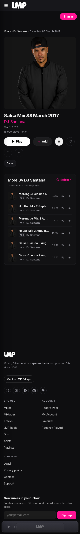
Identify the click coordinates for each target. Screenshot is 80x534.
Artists (7, 441)
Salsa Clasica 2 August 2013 (34, 255)
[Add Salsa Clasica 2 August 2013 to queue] (62, 257)
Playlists (9, 447)
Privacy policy (13, 470)
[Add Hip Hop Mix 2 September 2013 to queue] (62, 208)
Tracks (8, 421)
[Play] (8, 527)
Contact (9, 476)
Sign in (68, 16)
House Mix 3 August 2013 (34, 230)
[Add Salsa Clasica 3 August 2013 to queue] (62, 245)
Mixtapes (10, 414)
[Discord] (34, 390)
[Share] (8, 153)
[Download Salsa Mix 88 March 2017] (19, 153)
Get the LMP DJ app (19, 379)
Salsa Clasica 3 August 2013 (34, 243)
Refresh (65, 179)
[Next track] (15, 527)
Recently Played (52, 427)
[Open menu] (6, 5)
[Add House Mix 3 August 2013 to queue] (62, 232)
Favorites (48, 421)
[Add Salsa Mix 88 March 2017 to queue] (59, 141)
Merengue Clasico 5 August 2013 (34, 194)
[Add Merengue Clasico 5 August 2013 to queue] (62, 196)
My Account (49, 414)
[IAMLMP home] (9, 354)
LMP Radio (10, 427)
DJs (6, 434)
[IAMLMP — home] (19, 5)
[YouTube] (16, 390)
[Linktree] (43, 390)
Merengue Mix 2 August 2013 (34, 218)
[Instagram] (7, 390)
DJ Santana (20, 31)
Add (42, 141)
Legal (7, 463)
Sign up (67, 515)
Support (9, 483)
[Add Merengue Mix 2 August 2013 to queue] (62, 220)
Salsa (10, 163)
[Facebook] (25, 390)
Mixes (7, 31)
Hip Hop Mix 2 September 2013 (34, 206)
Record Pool (50, 407)
